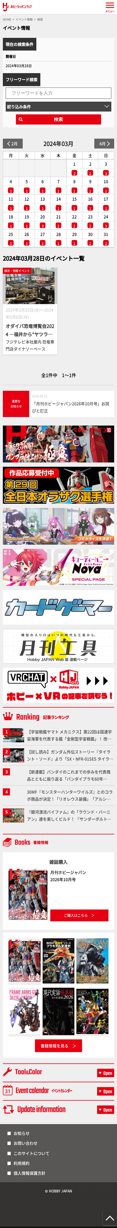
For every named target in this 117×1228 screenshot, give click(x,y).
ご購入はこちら (76, 915)
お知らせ (22, 1133)
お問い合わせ (25, 1143)
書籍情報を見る (54, 1045)
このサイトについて (31, 1153)
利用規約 (22, 1163)
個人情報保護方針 (29, 1173)
